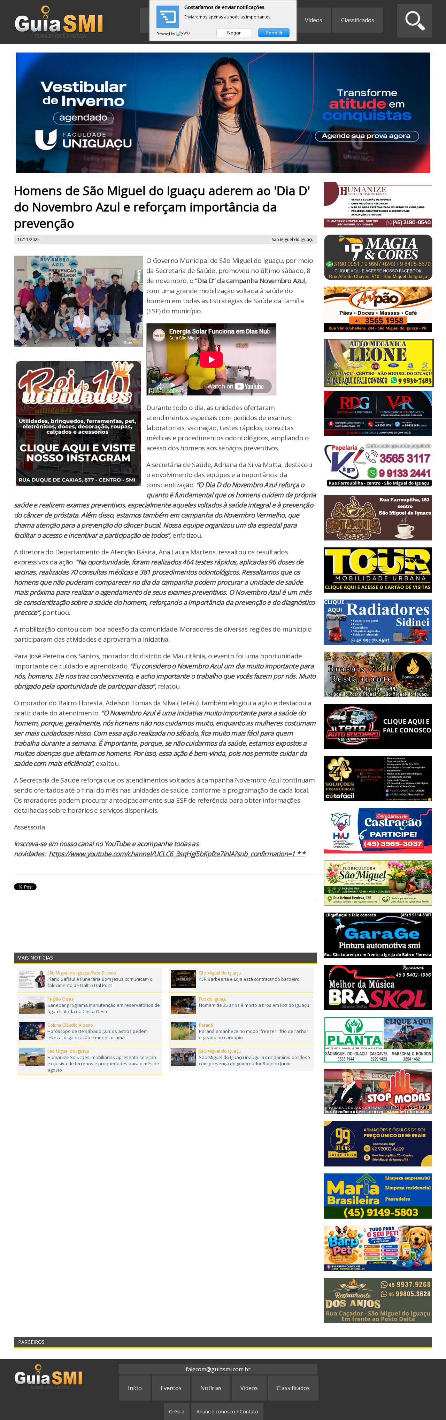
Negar (234, 32)
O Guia (176, 1411)
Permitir (274, 32)
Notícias (211, 1388)
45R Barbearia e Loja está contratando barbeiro (249, 979)
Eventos (171, 1388)
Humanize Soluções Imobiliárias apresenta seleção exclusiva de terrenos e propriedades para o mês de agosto (103, 1063)
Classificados (357, 20)
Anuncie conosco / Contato (227, 1411)
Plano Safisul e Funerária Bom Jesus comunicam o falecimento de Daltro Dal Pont (100, 982)
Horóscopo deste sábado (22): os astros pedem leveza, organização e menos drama (97, 1034)
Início (135, 1388)
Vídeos (313, 20)
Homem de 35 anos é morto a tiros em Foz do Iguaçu (254, 1005)
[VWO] (183, 33)
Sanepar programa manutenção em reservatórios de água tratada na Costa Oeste (103, 1008)
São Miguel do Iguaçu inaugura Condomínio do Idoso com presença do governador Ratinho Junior (254, 1060)
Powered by (166, 33)
